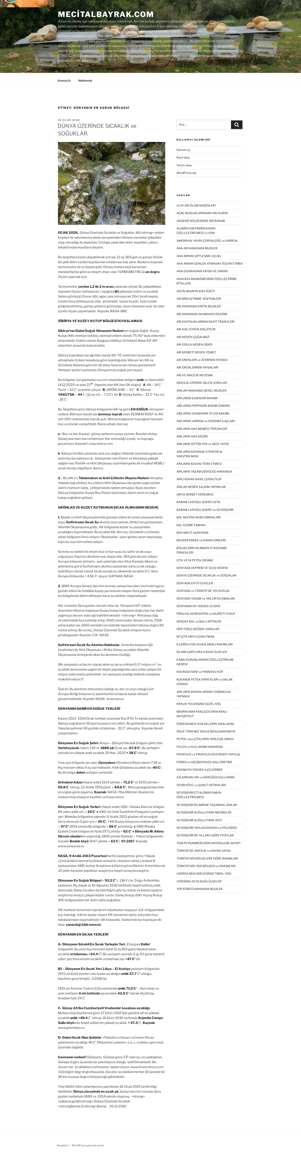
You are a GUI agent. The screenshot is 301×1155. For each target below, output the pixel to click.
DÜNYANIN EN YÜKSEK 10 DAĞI (198, 606)
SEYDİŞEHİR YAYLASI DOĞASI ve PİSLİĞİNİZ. (207, 827)
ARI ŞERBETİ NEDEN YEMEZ (196, 352)
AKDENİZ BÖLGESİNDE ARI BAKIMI (201, 220)
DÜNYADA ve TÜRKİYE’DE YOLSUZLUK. (203, 590)
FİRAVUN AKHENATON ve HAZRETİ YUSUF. (206, 613)
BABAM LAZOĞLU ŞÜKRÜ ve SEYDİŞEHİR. (205, 509)
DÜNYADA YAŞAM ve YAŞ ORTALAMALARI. (206, 598)
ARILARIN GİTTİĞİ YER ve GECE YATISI (203, 444)
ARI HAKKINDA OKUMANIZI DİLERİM (202, 314)
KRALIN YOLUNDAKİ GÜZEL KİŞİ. (199, 704)
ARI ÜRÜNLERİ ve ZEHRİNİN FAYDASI (202, 360)
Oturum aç (184, 150)
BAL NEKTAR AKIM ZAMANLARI (199, 517)
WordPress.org (186, 172)
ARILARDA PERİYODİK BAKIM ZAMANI (203, 405)
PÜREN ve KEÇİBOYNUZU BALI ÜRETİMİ (204, 762)
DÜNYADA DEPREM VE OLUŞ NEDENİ (202, 568)
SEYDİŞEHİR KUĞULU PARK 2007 (199, 820)
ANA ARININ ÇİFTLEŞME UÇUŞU (199, 256)
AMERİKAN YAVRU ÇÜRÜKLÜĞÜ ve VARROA (207, 240)
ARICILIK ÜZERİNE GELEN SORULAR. (202, 382)
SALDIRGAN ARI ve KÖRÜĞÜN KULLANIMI (205, 777)
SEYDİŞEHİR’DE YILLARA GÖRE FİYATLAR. (205, 835)
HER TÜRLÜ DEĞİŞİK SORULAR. (198, 629)
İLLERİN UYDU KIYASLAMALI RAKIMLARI (205, 644)
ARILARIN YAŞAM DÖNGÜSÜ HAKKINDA (204, 471)
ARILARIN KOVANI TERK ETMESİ (199, 463)
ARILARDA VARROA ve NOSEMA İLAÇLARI (206, 421)
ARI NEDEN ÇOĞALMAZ (193, 337)
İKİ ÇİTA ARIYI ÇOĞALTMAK (196, 636)
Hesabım (62, 1145)
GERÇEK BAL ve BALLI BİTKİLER (199, 621)
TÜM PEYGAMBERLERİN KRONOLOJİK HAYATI (208, 843)
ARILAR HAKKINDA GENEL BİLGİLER (201, 390)
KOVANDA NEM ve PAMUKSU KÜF (200, 671)
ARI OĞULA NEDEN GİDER (194, 344)
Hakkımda (85, 80)
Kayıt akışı (183, 157)
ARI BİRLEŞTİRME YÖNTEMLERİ (199, 298)
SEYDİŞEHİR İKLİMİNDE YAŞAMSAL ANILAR (207, 805)
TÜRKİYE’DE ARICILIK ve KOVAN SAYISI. (204, 850)
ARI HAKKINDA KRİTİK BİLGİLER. (199, 306)
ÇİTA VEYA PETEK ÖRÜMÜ (195, 560)
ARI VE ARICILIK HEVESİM (195, 375)
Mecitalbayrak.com (106, 14)
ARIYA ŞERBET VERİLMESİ (195, 494)
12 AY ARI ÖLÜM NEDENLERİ (196, 205)
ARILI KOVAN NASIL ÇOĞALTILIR (199, 479)
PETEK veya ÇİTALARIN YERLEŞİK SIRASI (205, 739)
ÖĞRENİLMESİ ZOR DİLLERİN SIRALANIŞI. (205, 724)
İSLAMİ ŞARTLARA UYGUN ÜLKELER (202, 652)
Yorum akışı (184, 165)
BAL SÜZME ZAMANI (191, 525)
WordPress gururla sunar (88, 1145)
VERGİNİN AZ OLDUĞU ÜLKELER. (199, 881)
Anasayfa (64, 80)
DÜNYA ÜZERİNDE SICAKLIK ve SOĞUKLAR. (207, 575)
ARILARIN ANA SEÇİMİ (192, 436)
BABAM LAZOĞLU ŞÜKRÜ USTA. (199, 502)
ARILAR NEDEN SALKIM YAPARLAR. (201, 487)
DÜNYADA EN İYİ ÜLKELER (195, 583)
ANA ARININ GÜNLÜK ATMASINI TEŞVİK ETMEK (210, 263)
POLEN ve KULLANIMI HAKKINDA (200, 746)
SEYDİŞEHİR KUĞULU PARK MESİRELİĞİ (204, 812)
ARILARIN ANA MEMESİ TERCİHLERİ (202, 428)
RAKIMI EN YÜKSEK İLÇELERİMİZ (199, 769)
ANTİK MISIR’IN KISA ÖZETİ (196, 291)
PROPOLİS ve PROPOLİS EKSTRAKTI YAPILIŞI (208, 754)
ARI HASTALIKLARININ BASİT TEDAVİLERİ (205, 321)
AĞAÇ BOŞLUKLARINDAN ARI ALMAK (202, 213)
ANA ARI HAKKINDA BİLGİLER (197, 248)
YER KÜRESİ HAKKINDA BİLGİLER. (200, 889)
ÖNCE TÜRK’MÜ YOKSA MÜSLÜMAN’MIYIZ (206, 731)
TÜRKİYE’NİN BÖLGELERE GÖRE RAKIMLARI (207, 858)
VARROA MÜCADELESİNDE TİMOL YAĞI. (204, 873)
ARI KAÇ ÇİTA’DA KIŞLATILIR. (196, 329)
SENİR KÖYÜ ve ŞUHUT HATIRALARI (201, 785)
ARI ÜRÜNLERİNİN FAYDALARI (197, 367)
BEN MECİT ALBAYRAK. (193, 532)
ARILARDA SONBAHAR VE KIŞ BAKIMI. (203, 413)
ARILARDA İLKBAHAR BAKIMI (197, 398)
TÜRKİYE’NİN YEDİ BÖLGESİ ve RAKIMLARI (206, 866)
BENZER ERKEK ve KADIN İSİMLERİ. (201, 540)
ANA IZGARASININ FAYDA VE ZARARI (202, 271)
